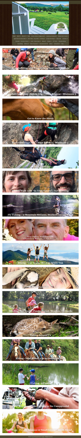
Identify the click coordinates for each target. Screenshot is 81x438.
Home (14, 36)
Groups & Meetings (50, 38)
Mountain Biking (62, 41)
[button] (20, 36)
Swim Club (59, 38)
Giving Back (56, 43)
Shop (62, 43)
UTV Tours (55, 41)
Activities (64, 38)
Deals (29, 36)
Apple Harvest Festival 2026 (19, 38)
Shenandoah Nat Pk (44, 43)
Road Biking (20, 43)
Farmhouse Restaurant (51, 36)
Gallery (50, 43)
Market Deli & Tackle (62, 36)
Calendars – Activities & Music (21, 41)
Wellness (26, 43)
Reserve (23, 36)
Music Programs (33, 43)
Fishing (48, 41)
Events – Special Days (35, 41)
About (18, 36)
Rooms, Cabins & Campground (37, 36)
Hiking (43, 41)
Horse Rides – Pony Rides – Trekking (36, 38)
